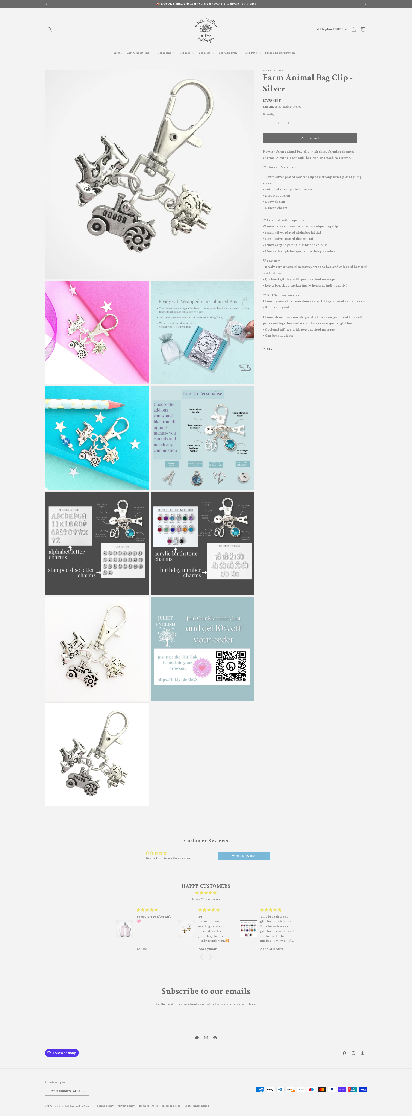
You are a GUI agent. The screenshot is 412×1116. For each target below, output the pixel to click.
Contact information (197, 1106)
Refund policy (105, 1106)
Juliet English (61, 1106)
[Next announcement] (365, 4)
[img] (206, 893)
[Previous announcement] (46, 4)
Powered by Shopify (81, 1106)
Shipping (268, 106)
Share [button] (271, 349)
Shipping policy (171, 1106)
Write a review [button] (243, 856)
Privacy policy (126, 1106)
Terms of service (148, 1106)
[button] (50, 29)
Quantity (269, 114)
